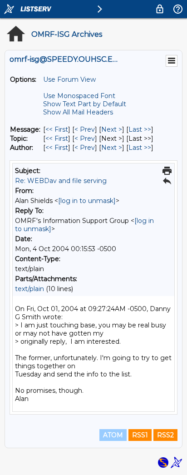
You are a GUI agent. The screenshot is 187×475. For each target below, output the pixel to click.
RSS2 (165, 435)
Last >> (139, 129)
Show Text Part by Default (84, 104)
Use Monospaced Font (79, 96)
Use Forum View (69, 79)
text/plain (29, 289)
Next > (111, 129)
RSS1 (140, 435)
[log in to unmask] (87, 201)
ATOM (113, 435)
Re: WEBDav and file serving (61, 181)
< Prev (84, 129)
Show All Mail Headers (78, 112)
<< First (56, 129)
